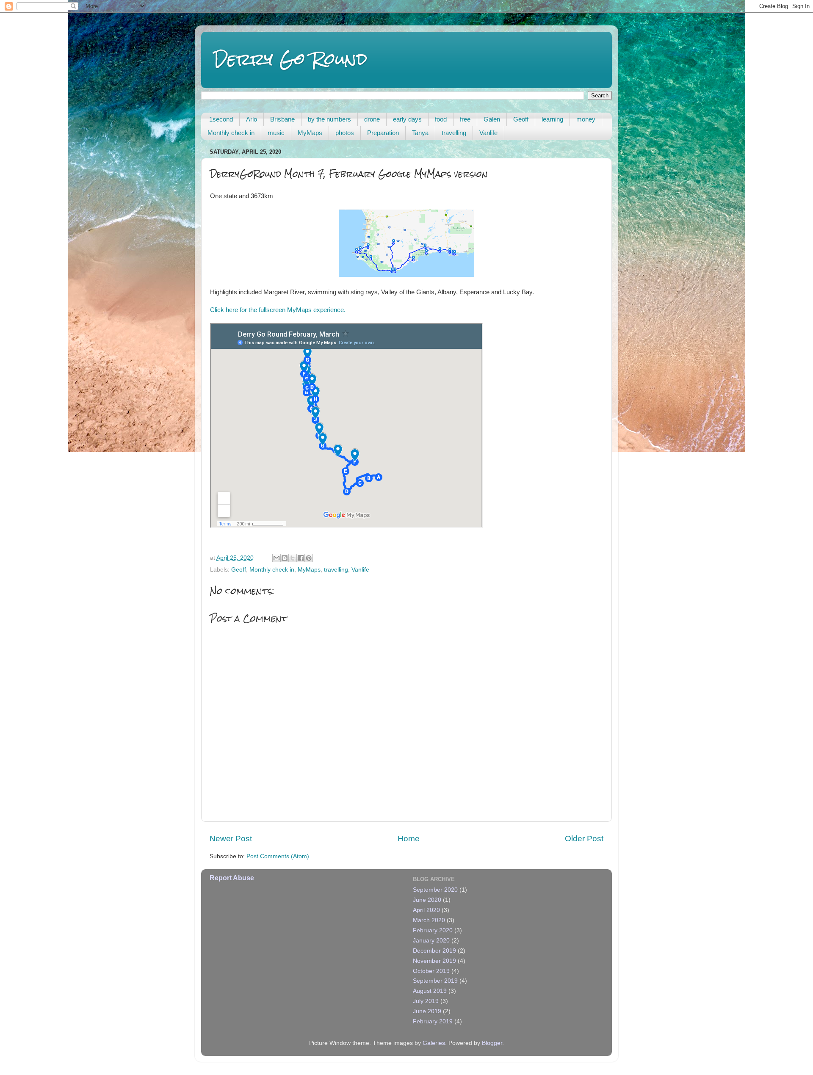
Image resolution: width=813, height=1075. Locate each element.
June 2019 (427, 1011)
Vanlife (488, 132)
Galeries (434, 1043)
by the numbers (329, 119)
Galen (492, 119)
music (276, 132)
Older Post (584, 838)
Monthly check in (230, 132)
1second (221, 119)
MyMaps (310, 132)
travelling (454, 132)
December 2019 (434, 951)
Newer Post (231, 838)
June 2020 (427, 900)
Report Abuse (232, 878)
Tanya (420, 132)
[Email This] (276, 558)
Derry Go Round (291, 59)
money (585, 119)
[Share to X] (292, 558)
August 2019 (430, 991)
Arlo (251, 119)
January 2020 (431, 940)
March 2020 (429, 920)
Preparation (383, 132)
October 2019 (431, 971)
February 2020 (433, 930)
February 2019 (433, 1021)
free (465, 119)
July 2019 (426, 1001)
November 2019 (434, 961)
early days (407, 119)
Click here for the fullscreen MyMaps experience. (278, 310)
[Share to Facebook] (300, 558)
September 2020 (435, 890)
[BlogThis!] (284, 558)
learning (552, 119)
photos (344, 132)
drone (372, 119)
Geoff (520, 119)
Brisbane (282, 119)
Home (409, 838)
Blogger (492, 1043)
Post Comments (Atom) (277, 856)
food (441, 119)
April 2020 (426, 910)
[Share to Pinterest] (308, 558)
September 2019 (435, 981)
